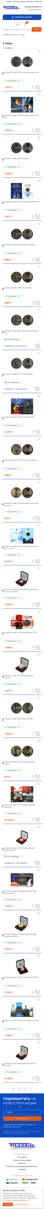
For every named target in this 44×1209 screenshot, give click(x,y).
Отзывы (16, 1)
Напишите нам (34, 9)
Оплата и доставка (27, 1)
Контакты (38, 1)
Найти (36, 29)
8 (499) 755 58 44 (33, 7)
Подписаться (22, 1119)
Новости (9, 1)
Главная (6, 35)
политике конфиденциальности (15, 1200)
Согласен (7, 1204)
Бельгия (14, 35)
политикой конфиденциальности (16, 1133)
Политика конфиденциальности (22, 1166)
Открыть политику (21, 1204)
